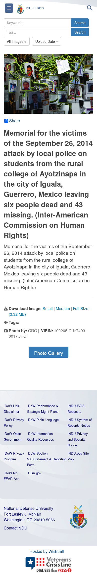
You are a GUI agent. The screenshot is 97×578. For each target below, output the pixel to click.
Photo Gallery (48, 352)
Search (80, 22)
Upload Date (45, 41)
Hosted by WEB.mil (47, 551)
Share (14, 121)
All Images (15, 41)
